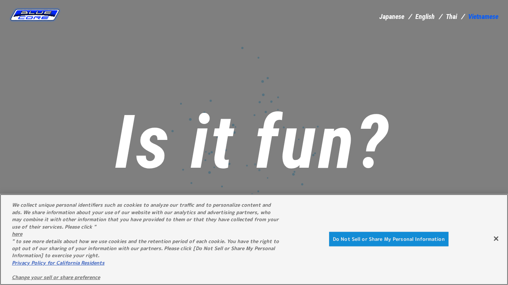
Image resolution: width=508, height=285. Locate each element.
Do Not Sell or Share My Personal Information (389, 238)
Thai (451, 16)
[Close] (496, 238)
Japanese (391, 16)
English (425, 16)
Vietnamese (483, 16)
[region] (254, 239)
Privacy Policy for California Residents (58, 262)
